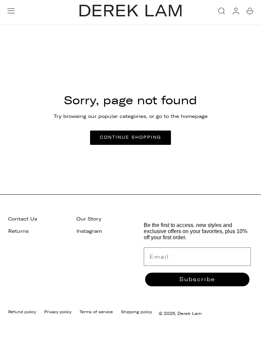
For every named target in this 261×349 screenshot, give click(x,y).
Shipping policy (136, 311)
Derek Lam (189, 313)
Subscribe (197, 279)
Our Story (88, 219)
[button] (11, 10)
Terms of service (96, 311)
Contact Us (22, 219)
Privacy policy (57, 311)
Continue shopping (130, 137)
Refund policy (22, 311)
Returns (18, 231)
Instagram (89, 231)
